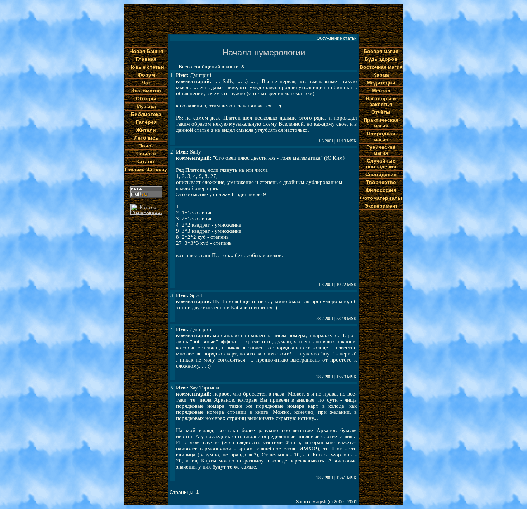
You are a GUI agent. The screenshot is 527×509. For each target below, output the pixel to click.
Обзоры (146, 98)
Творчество (381, 182)
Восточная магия (381, 67)
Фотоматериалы (381, 198)
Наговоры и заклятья (381, 101)
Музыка (146, 106)
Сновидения (381, 174)
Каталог (146, 161)
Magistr (319, 501)
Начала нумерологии (263, 52)
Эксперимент (381, 206)
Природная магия (381, 136)
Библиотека (146, 114)
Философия (381, 190)
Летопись (146, 138)
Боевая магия (381, 51)
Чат (146, 83)
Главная (146, 59)
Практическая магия (381, 123)
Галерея (146, 122)
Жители (146, 130)
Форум (146, 75)
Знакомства (146, 90)
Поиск (146, 146)
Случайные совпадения (381, 163)
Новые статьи (146, 67)
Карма (381, 75)
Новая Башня (146, 51)
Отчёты (380, 112)
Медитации (381, 83)
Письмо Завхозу (146, 169)
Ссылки (146, 153)
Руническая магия (380, 150)
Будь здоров (381, 59)
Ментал (381, 90)
